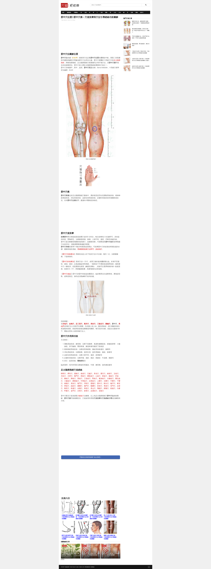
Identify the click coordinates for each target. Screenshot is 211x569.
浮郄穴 (86, 383)
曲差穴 (83, 373)
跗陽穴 (106, 388)
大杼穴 (70, 376)
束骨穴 (86, 391)
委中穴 (99, 383)
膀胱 (106, 12)
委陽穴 (93, 383)
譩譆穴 (73, 386)
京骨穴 (79, 391)
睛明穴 (63, 373)
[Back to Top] (149, 567)
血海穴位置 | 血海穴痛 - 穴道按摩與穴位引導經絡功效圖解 (140, 67)
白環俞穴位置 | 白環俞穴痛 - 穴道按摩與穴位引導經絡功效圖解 (90, 554)
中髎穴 (112, 381)
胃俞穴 (79, 378)
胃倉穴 (106, 386)
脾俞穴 (73, 378)
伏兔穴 (65, 324)
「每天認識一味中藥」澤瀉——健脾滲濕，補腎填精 (70, 554)
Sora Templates (80, 567)
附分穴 (106, 383)
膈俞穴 (111, 376)
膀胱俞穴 (75, 381)
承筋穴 (86, 388)
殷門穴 (79, 383)
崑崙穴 (112, 388)
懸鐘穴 (107, 324)
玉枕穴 (116, 373)
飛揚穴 (99, 388)
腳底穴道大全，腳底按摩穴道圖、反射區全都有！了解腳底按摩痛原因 (140, 23)
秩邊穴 (73, 388)
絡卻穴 (109, 373)
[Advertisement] (90, 39)
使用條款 (92, 567)
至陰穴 (101, 391)
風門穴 (76, 376)
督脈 (137, 12)
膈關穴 (79, 386)
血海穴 (71, 324)
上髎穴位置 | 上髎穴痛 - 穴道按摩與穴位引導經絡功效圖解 (110, 554)
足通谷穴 (94, 391)
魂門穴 (86, 386)
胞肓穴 (66, 388)
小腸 (101, 12)
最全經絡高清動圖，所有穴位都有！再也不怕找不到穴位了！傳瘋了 (140, 30)
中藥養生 (76, 12)
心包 (115, 12)
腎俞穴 (94, 378)
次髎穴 (106, 381)
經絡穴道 (70, 20)
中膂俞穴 (84, 381)
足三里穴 (79, 324)
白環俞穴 (92, 381)
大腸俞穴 (110, 378)
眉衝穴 (76, 373)
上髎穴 (99, 381)
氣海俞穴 (102, 378)
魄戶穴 (112, 383)
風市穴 (86, 324)
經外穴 (141, 12)
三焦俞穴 (87, 378)
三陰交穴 (100, 324)
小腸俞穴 (67, 381)
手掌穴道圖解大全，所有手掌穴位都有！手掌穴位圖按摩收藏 (140, 37)
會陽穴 (66, 383)
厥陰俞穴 (90, 376)
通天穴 (102, 373)
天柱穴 (63, 376)
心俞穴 (98, 376)
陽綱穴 (93, 386)
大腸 (85, 12)
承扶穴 (93, 324)
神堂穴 (66, 386)
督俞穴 (104, 376)
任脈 (132, 12)
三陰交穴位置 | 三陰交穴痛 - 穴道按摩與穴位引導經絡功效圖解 (140, 52)
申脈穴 (66, 391)
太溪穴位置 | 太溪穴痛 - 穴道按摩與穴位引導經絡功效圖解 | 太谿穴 (140, 59)
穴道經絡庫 (66, 567)
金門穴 (73, 391)
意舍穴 (99, 386)
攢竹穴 (70, 373)
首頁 (63, 12)
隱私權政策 (87, 567)
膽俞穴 (66, 378)
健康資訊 (69, 12)
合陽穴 (79, 388)
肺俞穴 (83, 376)
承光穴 (96, 373)
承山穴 (93, 388)
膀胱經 (73, 20)
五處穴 (89, 373)
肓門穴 (112, 386)
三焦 (120, 12)
